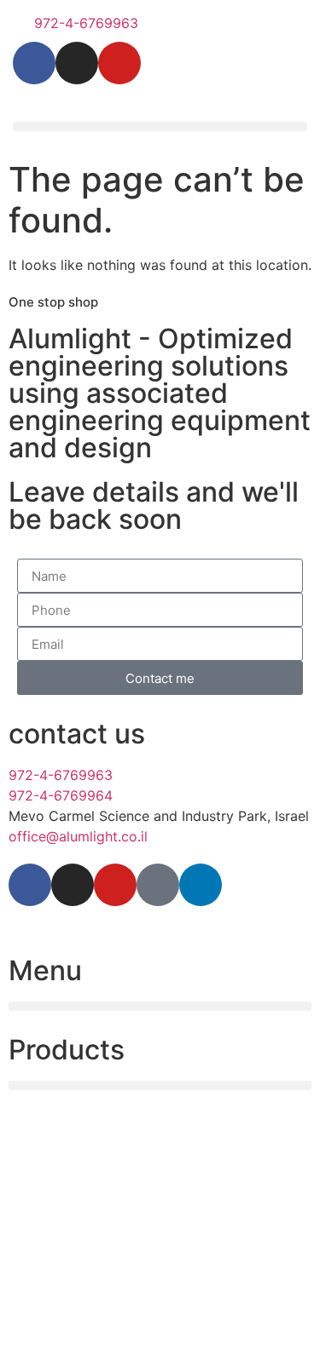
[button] (160, 126)
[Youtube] (119, 63)
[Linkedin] (200, 885)
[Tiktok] (158, 885)
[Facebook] (34, 63)
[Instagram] (76, 63)
